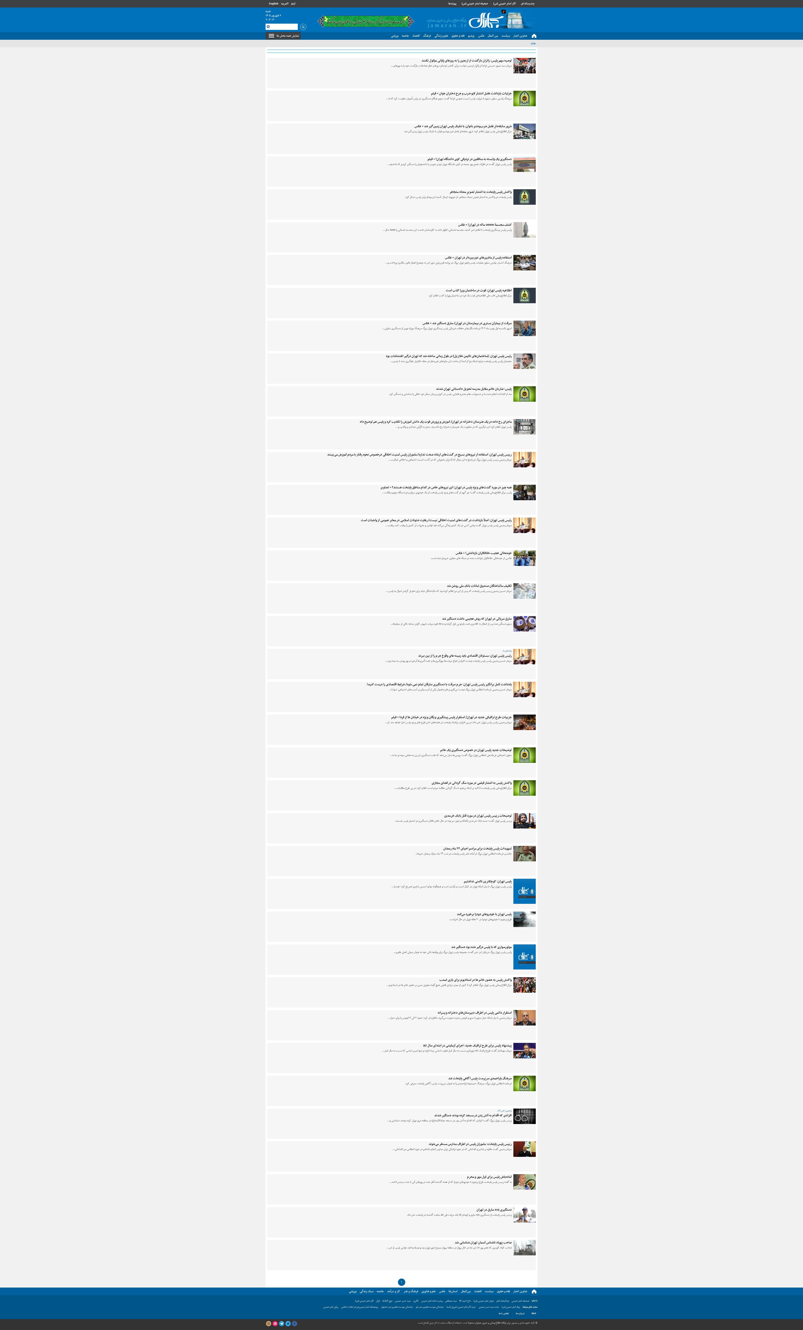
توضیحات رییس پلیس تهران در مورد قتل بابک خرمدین (478, 815)
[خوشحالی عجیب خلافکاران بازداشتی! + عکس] (524, 558)
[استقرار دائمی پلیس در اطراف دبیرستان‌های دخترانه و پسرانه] (524, 1018)
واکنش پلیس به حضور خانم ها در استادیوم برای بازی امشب (475, 980)
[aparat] (275, 1324)
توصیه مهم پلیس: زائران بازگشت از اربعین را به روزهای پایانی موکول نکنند (467, 60)
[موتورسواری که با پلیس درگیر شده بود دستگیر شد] (524, 956)
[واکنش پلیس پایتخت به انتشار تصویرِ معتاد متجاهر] (524, 197)
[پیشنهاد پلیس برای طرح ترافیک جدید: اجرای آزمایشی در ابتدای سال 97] (524, 1050)
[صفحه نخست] (534, 35)
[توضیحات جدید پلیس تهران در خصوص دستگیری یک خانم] (524, 755)
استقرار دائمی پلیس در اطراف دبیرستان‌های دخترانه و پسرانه (475, 1012)
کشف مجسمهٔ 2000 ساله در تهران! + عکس (485, 225)
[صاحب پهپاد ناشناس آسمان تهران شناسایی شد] (524, 1247)
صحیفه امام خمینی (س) (475, 3)
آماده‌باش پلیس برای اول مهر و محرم (489, 1177)
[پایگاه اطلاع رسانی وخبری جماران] (464, 21)
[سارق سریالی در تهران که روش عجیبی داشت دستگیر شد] (524, 624)
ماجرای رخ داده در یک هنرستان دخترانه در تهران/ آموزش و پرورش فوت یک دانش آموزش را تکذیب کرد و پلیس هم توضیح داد (436, 422)
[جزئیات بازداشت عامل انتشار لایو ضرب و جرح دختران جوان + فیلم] (524, 98)
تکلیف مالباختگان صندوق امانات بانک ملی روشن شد (479, 586)
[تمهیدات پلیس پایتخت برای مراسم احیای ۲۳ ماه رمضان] (524, 853)
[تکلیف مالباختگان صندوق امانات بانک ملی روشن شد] (524, 591)
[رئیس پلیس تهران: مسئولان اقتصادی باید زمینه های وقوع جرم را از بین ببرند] (524, 656)
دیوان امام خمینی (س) (484, 1301)
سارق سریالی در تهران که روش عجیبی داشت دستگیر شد (477, 619)
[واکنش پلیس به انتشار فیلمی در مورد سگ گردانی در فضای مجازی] (524, 788)
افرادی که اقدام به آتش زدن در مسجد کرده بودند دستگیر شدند (473, 1115)
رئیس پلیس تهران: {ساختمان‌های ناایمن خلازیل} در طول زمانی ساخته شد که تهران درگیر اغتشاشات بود (449, 356)
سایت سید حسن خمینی (489, 1307)
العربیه (284, 3)
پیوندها (452, 3)
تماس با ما (504, 1313)
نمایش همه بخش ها (287, 35)
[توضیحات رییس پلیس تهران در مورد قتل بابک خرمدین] (524, 821)
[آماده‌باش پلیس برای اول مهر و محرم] (524, 1182)
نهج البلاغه (387, 1301)
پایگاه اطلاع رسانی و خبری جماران (490, 1323)
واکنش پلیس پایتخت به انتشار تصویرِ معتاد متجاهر (480, 192)
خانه (533, 43)
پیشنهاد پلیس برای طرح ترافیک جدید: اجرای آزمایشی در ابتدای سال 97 (467, 1045)
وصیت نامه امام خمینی (431, 1301)
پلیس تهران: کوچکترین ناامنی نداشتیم (488, 881)
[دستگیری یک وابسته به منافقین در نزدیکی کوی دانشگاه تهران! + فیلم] (524, 164)
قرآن (378, 1301)
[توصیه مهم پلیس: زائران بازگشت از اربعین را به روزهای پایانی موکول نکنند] (524, 65)
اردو (293, 3)
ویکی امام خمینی (330, 1307)
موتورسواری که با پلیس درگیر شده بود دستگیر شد (481, 947)
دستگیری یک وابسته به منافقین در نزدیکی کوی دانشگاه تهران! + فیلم (469, 159)
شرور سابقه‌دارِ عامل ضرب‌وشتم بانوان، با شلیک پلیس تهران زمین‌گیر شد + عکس (463, 126)
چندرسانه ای (528, 3)
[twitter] (288, 1324)
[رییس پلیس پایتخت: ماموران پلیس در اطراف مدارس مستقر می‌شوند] (524, 1149)
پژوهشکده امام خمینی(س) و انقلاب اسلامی (359, 1307)
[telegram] (281, 1324)
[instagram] (268, 1324)
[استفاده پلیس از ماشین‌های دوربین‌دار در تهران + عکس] (524, 262)
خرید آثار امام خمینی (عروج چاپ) (461, 1307)
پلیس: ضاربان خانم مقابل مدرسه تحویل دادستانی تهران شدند (474, 389)
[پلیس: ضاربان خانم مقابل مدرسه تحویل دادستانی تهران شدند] (524, 394)
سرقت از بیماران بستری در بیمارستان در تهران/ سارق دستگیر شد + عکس (467, 323)
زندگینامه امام (502, 1301)
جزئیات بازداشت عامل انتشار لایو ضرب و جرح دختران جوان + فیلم (471, 93)
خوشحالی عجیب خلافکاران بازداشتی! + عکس (484, 553)
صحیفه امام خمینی (520, 1301)
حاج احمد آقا (465, 1301)
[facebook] (294, 1324)
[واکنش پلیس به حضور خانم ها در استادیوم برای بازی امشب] (524, 985)
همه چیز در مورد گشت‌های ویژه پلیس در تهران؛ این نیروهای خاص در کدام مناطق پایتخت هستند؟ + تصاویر (446, 487)
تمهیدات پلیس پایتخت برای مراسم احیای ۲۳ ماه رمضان (477, 848)
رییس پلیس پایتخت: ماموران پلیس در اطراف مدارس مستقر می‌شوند (470, 1144)
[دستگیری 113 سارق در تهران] (524, 1215)
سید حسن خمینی (403, 1301)
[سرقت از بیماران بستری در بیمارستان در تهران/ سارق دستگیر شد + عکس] (524, 328)
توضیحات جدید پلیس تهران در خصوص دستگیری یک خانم (476, 750)
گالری (416, 1301)
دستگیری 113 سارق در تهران (494, 1209)
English (273, 3)
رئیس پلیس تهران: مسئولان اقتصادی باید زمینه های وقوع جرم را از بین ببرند (465, 656)
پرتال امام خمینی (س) (511, 1307)
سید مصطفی (451, 1301)
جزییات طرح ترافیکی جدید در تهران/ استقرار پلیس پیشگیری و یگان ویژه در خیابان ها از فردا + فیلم (451, 717)
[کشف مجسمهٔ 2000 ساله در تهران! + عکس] (524, 230)
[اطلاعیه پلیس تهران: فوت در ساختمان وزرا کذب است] (524, 295)
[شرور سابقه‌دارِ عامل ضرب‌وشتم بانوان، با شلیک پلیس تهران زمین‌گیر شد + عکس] (524, 131)
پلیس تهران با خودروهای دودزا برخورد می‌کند (484, 914)
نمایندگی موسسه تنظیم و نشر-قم (430, 1307)
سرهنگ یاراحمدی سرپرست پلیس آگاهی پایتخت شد (480, 1078)
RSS (534, 1313)
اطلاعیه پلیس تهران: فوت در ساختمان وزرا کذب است (479, 290)
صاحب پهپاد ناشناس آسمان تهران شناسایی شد (483, 1242)
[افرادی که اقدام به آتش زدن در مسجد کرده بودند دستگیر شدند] (524, 1116)
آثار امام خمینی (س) (504, 3)
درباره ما (520, 1313)
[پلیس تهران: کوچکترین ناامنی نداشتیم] (524, 891)
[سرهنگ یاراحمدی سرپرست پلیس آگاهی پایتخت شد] (524, 1083)
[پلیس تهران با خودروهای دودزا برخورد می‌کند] (524, 919)
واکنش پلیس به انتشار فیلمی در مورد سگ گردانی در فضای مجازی (472, 783)
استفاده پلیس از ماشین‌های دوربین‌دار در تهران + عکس (478, 257)
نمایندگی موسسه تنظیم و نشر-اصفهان (397, 1307)
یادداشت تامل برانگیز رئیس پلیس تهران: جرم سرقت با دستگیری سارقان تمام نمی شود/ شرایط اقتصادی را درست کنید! (439, 684)
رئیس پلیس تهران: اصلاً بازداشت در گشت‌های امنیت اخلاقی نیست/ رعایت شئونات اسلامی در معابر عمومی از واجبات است (436, 520)
